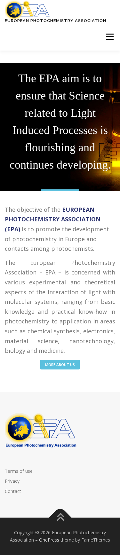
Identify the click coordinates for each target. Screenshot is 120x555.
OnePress (49, 540)
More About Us (60, 364)
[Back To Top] (60, 517)
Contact (13, 491)
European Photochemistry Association (55, 20)
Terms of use (19, 471)
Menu (109, 37)
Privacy (12, 481)
